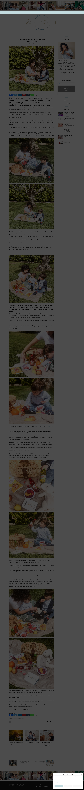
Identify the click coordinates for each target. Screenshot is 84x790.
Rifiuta (68, 785)
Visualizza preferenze (78, 785)
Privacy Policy (70, 788)
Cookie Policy (66, 788)
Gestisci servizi (57, 782)
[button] (81, 774)
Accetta (58, 785)
